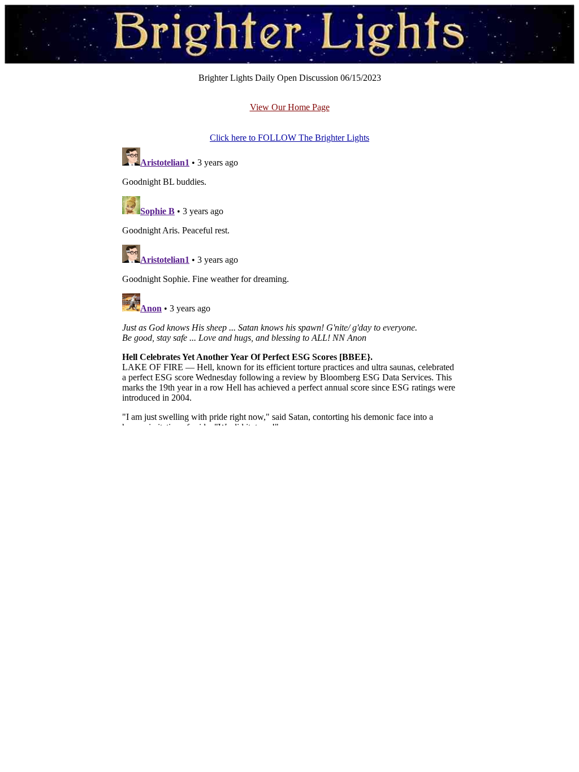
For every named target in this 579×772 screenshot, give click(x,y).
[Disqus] (289, 284)
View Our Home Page (290, 107)
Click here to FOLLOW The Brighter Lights (289, 137)
